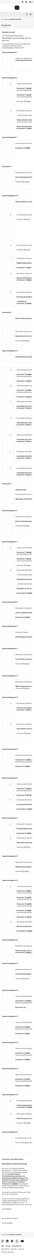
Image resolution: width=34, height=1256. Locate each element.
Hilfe (2, 1246)
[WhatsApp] (17, 1241)
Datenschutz (13, 1249)
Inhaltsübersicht (17, 1246)
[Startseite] (17, 7)
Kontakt (7, 1246)
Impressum (21, 1249)
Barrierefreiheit (5, 1249)
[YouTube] (22, 1241)
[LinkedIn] (7, 1241)
